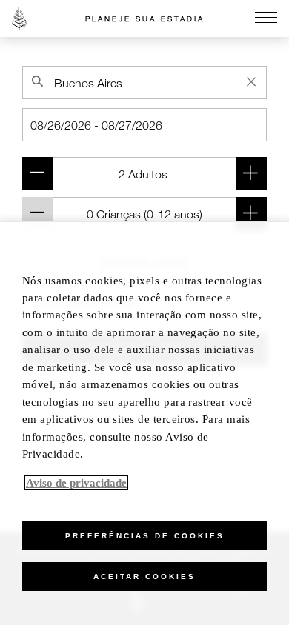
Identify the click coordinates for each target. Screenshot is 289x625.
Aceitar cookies (144, 576)
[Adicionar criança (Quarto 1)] (251, 213)
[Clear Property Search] (251, 81)
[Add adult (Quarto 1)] (251, 173)
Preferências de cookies (145, 536)
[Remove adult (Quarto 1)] (37, 173)
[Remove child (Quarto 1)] (37, 213)
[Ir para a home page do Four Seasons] (19, 18)
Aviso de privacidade (76, 483)
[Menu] (266, 18)
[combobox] (144, 82)
